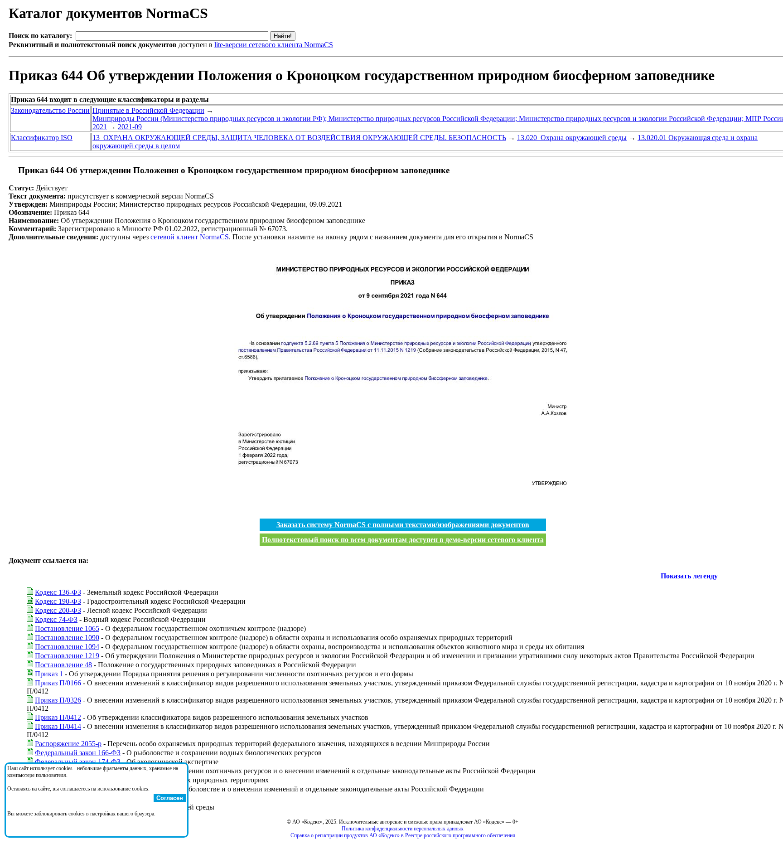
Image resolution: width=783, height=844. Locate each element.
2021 (99, 127)
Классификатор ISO (41, 137)
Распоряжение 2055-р (68, 743)
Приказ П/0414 (58, 726)
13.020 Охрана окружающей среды (572, 137)
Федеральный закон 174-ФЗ (78, 762)
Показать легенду (689, 576)
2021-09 (130, 127)
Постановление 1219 (67, 656)
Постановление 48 (63, 665)
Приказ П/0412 (58, 717)
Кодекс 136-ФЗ (58, 592)
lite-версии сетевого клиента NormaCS (273, 45)
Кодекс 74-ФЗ (56, 619)
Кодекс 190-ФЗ (58, 601)
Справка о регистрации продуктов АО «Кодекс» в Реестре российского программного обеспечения (402, 835)
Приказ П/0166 (58, 683)
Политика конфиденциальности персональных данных (403, 828)
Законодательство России (50, 110)
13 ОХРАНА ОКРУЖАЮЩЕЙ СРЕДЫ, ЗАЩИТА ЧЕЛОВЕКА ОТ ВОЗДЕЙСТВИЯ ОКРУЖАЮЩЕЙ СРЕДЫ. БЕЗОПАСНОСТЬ (299, 137)
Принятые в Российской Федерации (148, 110)
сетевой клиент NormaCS (189, 237)
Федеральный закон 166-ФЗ (78, 753)
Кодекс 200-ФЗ (58, 610)
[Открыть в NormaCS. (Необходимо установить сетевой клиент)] (12, 170)
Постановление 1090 (67, 637)
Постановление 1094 (67, 646)
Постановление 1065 (67, 628)
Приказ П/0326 (58, 700)
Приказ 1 (49, 674)
